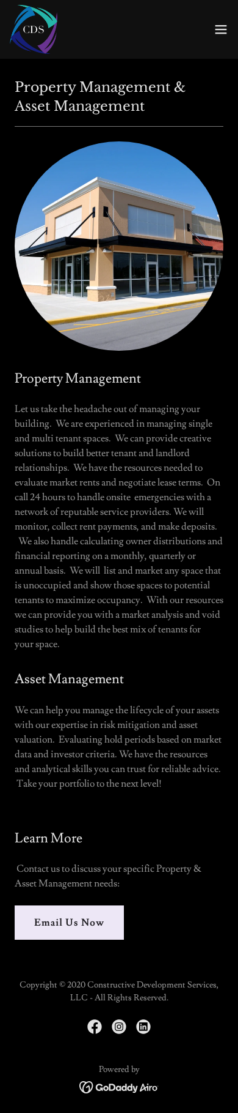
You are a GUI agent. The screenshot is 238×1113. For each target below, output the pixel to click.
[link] (33, 29)
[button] (221, 29)
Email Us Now (69, 922)
